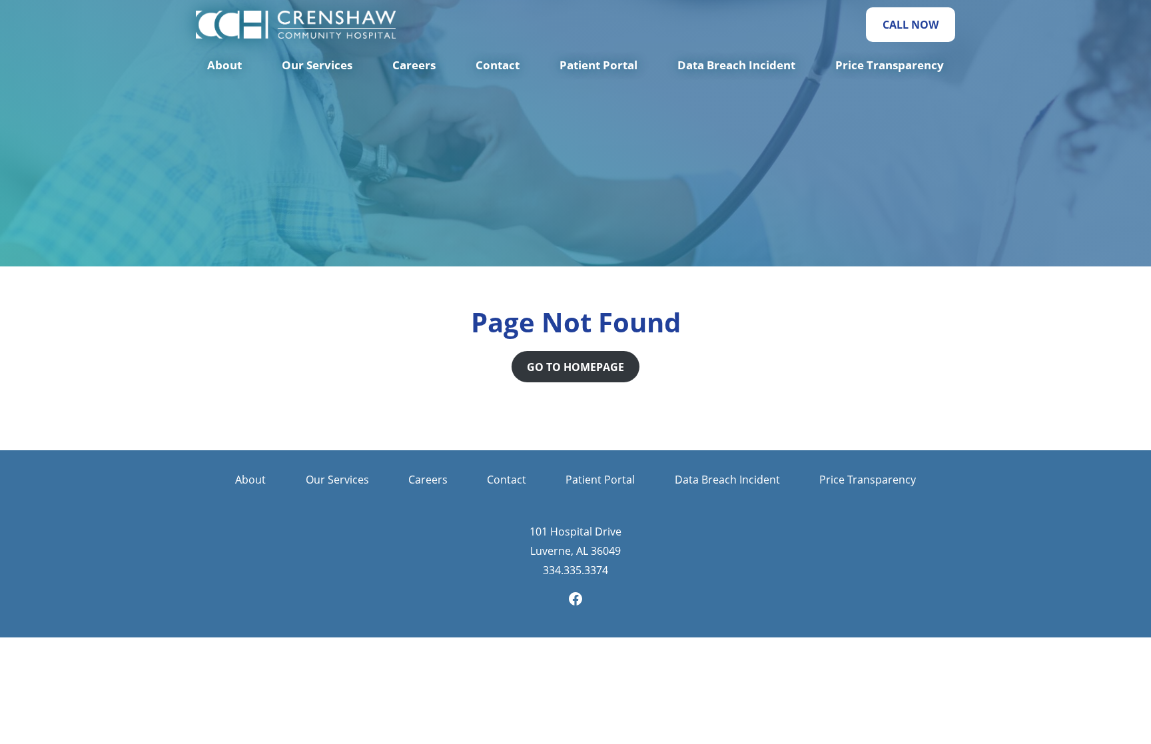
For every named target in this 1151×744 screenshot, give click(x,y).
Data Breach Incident (736, 65)
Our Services (317, 65)
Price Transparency (889, 65)
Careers (414, 65)
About (224, 65)
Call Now (911, 24)
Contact (498, 65)
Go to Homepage (575, 367)
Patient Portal (598, 65)
